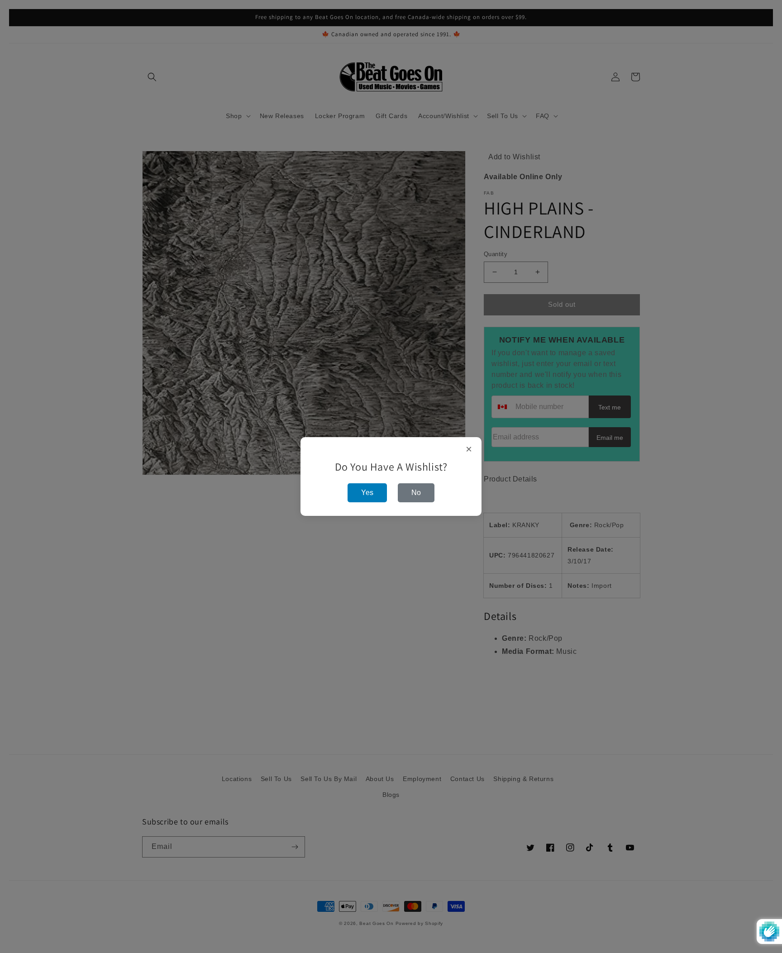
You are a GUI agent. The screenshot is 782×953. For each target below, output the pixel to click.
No (416, 492)
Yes (367, 492)
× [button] (469, 449)
